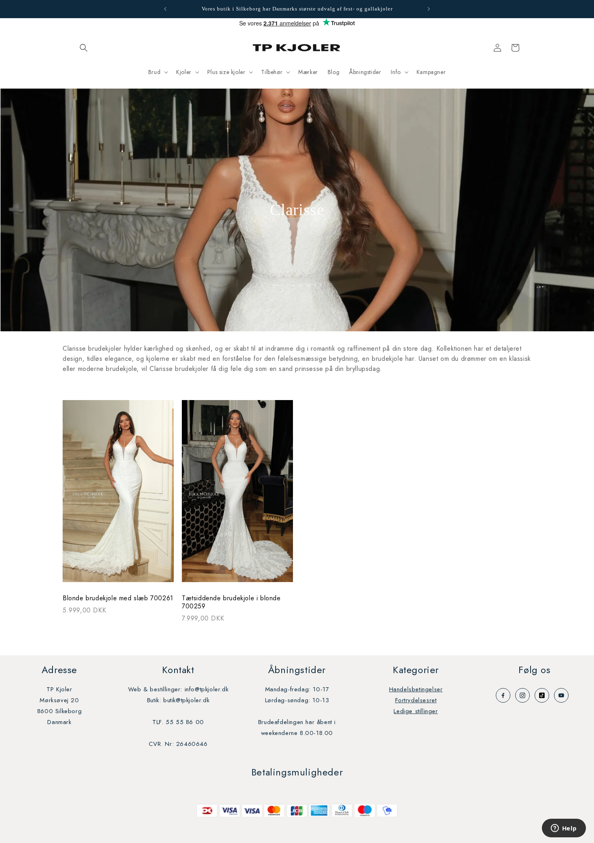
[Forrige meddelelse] (165, 9)
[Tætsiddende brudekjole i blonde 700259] (237, 495)
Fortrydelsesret (416, 700)
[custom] (503, 695)
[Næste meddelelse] (429, 9)
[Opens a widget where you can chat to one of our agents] (563, 829)
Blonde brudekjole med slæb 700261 (118, 598)
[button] (84, 48)
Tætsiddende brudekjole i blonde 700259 (231, 602)
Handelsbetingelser (416, 689)
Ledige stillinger (416, 711)
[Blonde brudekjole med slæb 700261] (118, 495)
